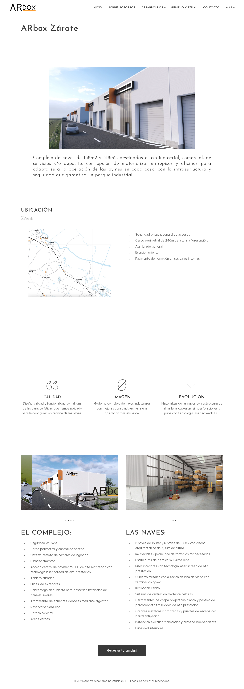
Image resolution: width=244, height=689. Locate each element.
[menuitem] (98, 8)
